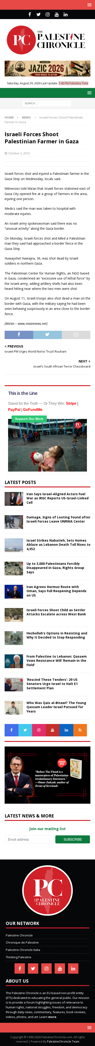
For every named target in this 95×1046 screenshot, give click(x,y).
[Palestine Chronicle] (47, 913)
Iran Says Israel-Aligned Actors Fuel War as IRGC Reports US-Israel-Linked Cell (58, 498)
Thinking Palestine (18, 957)
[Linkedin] (66, 14)
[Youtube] (57, 14)
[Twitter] (39, 14)
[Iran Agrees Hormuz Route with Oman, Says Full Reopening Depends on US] (14, 592)
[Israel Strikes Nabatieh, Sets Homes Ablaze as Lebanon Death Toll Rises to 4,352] (14, 545)
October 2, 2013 (19, 153)
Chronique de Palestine (22, 942)
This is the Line (22, 393)
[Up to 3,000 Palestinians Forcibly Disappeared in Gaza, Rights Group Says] (14, 568)
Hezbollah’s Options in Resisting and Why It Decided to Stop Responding (57, 635)
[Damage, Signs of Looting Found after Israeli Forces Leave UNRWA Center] (14, 522)
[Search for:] (47, 103)
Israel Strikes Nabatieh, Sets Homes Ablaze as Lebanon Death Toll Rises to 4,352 (58, 544)
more (52, 1017)
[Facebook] (30, 14)
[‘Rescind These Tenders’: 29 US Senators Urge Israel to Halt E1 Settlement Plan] (14, 684)
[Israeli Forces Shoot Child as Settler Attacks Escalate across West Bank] (14, 615)
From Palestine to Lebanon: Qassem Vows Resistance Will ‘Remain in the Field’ (57, 660)
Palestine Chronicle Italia (23, 950)
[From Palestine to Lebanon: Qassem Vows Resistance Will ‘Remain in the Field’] (14, 661)
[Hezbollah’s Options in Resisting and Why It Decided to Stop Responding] (14, 638)
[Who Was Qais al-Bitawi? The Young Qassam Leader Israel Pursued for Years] (14, 708)
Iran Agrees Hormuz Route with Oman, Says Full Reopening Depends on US (56, 591)
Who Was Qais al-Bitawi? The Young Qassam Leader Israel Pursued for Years (56, 707)
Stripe (71, 403)
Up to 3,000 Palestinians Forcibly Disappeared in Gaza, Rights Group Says (55, 567)
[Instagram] (48, 14)
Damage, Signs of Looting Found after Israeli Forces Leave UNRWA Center (58, 519)
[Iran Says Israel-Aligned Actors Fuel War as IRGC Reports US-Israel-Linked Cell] (14, 499)
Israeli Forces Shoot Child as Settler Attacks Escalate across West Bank (56, 612)
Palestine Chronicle (19, 935)
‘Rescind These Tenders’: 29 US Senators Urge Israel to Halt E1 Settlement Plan (52, 683)
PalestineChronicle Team (63, 1041)
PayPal (14, 410)
